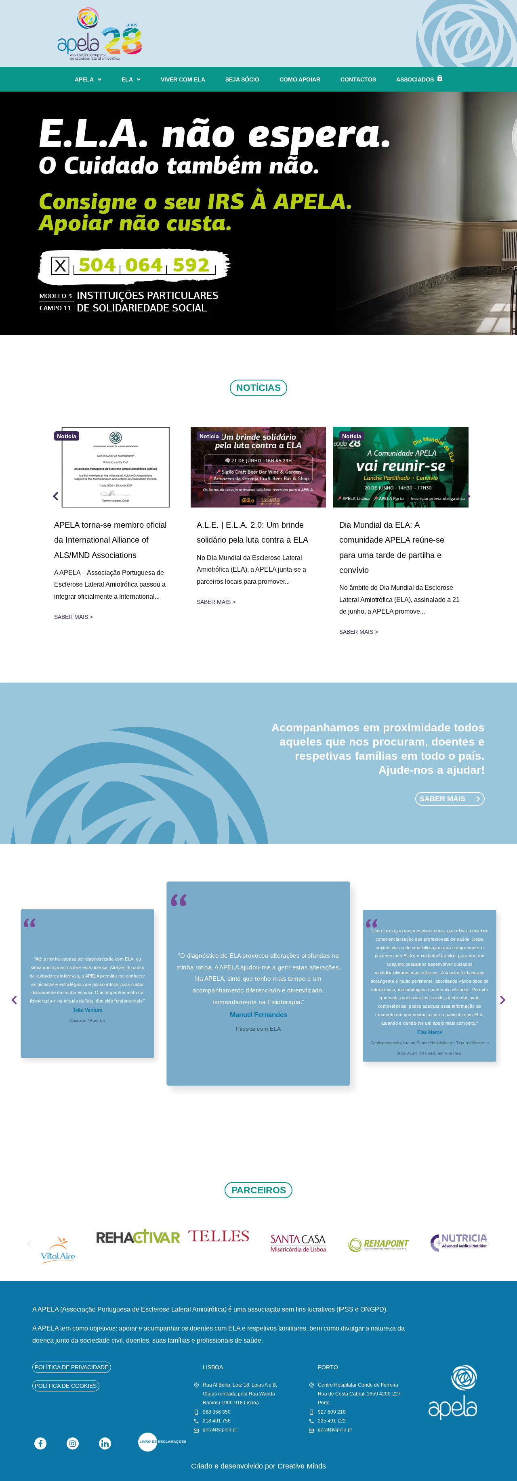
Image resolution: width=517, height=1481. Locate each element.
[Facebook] (40, 1443)
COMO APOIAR (300, 79)
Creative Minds (301, 1466)
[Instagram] (73, 1443)
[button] (14, 1005)
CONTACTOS (358, 79)
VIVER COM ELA (183, 79)
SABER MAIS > (73, 617)
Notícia (66, 435)
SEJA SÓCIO (242, 79)
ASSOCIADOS (415, 79)
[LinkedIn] (105, 1443)
